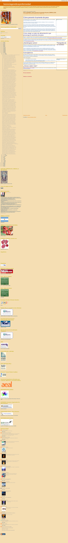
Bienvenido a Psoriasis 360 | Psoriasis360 (8, 530)
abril (3, 159)
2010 (2, 165)
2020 (2, 47)
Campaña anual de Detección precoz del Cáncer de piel (9, 95)
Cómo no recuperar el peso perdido (28, 67)
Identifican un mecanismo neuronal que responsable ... (9, 117)
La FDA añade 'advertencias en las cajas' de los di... (9, 109)
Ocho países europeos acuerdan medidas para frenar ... (9, 85)
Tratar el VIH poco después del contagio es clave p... (9, 135)
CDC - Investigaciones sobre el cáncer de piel (8, 58)
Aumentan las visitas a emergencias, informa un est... (9, 80)
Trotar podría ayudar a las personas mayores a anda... (9, 107)
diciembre (3, 53)
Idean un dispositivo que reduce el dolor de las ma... (8, 153)
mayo (3, 158)
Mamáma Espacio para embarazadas (7, 527)
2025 (2, 43)
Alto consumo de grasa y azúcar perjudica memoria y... (9, 71)
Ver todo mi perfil (3, 213)
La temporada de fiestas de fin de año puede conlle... (9, 103)
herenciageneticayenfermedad (17, 4)
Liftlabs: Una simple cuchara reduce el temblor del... (8, 121)
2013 (2, 162)
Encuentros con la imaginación (6, 497)
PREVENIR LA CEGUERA (6, 481)
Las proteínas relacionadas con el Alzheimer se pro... (9, 120)
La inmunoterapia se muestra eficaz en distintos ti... (8, 96)
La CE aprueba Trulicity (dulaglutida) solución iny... (8, 88)
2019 (2, 48)
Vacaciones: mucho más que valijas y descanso (8, 99)
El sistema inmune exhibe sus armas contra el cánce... (9, 140)
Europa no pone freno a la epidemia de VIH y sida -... (9, 97)
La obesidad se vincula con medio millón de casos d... (9, 77)
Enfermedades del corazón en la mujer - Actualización (9, 127)
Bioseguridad (4, 440)
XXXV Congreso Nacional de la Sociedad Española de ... (9, 137)
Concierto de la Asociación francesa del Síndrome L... (9, 146)
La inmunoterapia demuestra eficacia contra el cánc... (9, 90)
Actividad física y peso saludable (38, 50)
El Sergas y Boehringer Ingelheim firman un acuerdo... (9, 119)
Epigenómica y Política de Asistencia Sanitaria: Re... (8, 145)
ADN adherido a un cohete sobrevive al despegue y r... (9, 122)
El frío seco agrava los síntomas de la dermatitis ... (8, 138)
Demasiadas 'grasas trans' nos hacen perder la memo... (9, 94)
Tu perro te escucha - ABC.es (6, 98)
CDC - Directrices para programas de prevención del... (9, 59)
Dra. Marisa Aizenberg (5, 472)
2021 (2, 46)
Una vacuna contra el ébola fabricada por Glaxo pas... (9, 114)
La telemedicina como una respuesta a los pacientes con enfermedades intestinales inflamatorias (11, 474)
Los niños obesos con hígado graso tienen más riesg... (9, 133)
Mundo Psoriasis (4, 506)
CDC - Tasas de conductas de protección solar (8, 62)
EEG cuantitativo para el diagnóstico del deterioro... (8, 131)
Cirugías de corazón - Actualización (6, 126)
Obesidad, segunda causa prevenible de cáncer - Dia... (9, 147)
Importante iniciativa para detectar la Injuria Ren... (8, 141)
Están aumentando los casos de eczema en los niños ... (9, 110)
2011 (2, 164)
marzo (3, 160)
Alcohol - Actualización (5, 112)
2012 (2, 163)
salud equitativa (8, 192)
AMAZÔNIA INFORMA (5, 520)
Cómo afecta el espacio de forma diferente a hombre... (9, 73)
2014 (2, 52)
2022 (2, 45)
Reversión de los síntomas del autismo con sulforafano (9, 102)
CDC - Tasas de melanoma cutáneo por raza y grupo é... (9, 64)
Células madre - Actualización (6, 128)
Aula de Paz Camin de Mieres (6, 466)
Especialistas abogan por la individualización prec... (8, 152)
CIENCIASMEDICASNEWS (6, 437)
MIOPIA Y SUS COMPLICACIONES (10, 482)
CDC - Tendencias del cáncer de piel (7, 63)
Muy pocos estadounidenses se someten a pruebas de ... (9, 75)
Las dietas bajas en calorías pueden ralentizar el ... (8, 134)
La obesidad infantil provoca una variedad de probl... (9, 105)
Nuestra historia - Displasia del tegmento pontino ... (8, 142)
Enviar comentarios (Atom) (32, 117)
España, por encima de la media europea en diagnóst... (9, 123)
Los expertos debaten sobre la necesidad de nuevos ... (9, 101)
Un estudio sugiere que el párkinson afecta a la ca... (8, 56)
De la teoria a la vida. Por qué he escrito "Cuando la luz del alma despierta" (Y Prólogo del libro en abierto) (12, 461)
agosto (3, 156)
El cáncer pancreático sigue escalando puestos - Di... (9, 148)
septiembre (3, 155)
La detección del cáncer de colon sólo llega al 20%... (9, 57)
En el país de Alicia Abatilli (6, 488)
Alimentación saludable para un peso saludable (55, 37)
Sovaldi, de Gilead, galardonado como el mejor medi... (9, 129)
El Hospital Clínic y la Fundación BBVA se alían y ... (8, 91)
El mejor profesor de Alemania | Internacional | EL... (8, 69)
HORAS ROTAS (4, 453)
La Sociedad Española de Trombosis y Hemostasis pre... (9, 92)
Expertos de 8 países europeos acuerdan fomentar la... (9, 151)
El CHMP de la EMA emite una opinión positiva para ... (9, 89)
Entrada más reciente (26, 115)
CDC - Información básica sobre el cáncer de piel (8, 67)
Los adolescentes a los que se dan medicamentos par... (9, 83)
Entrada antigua (64, 115)
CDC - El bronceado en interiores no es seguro (8, 66)
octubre (3, 154)
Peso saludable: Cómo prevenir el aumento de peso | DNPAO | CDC (33, 13)
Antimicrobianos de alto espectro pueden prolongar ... (9, 55)
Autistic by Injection (5, 500)
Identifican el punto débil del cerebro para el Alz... (8, 87)
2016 (2, 50)
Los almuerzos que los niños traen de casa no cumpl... (9, 106)
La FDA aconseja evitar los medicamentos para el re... (9, 76)
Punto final (3, 498)
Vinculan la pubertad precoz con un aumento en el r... (9, 84)
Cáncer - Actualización (5, 113)
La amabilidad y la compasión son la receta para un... (9, 108)
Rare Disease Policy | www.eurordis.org (7, 144)
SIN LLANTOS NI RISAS (9, 514)
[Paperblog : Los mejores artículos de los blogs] (3, 265)
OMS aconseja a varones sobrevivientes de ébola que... (9, 78)
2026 (2, 42)
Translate (7, 38)
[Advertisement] (31, 107)
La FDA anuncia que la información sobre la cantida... (9, 81)
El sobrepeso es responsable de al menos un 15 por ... (9, 116)
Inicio (46, 115)
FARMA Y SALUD (4, 523)
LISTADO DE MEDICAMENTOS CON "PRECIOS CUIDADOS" (10, 524)
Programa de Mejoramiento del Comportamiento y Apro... (9, 70)
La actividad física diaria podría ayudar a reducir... (8, 82)
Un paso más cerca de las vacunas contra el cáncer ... (9, 124)
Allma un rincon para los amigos (7, 526)
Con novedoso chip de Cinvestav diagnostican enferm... (9, 74)
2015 (2, 51)
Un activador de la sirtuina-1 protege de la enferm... (8, 130)
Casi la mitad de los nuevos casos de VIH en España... (9, 149)
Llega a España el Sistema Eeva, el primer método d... (9, 115)
